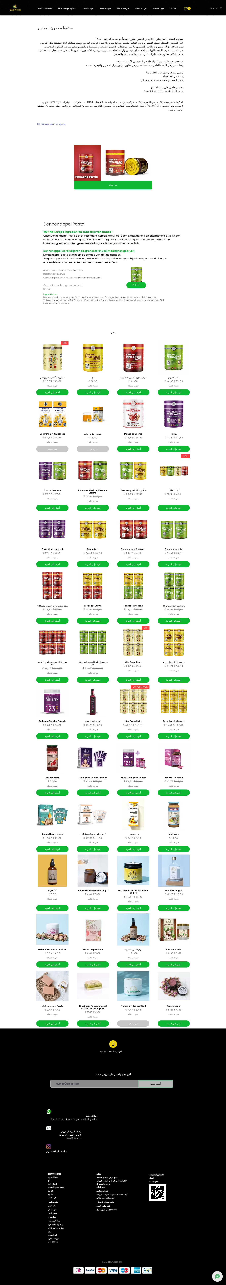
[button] (187, 8)
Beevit (47, 289)
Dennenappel (52, 251)
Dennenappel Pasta (62, 235)
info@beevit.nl (74, 1138)
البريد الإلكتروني (58, 1077)
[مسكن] (113, 1044)
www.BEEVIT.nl (109, 1262)
